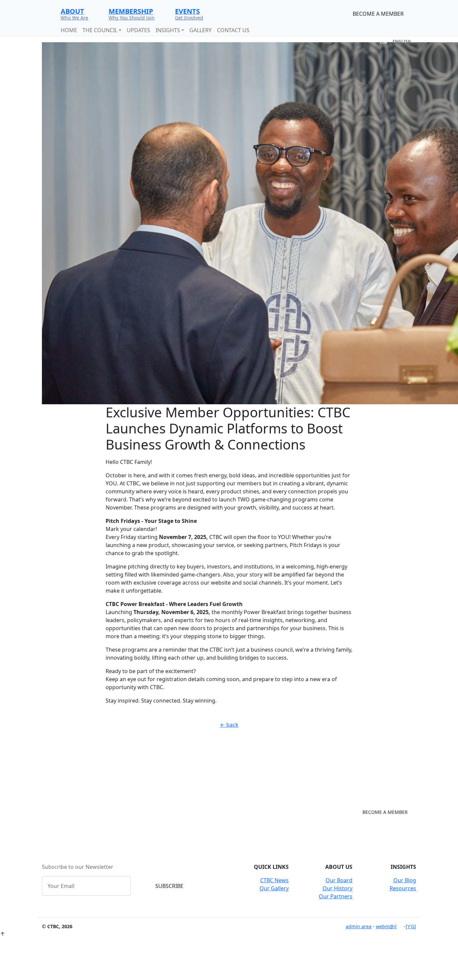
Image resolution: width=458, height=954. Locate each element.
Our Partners (335, 896)
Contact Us (233, 30)
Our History (337, 888)
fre (383, 41)
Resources (403, 888)
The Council (99, 30)
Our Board (339, 880)
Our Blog (404, 880)
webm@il (386, 926)
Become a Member (378, 13)
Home (69, 30)
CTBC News (274, 880)
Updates (138, 30)
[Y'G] (411, 926)
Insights (168, 30)
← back (229, 724)
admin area (358, 926)
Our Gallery (274, 888)
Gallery (200, 30)
